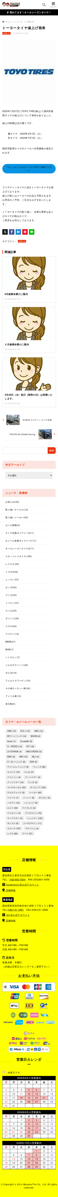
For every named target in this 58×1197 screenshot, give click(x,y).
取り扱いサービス (16, 509)
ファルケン (13, 812)
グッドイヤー (15, 782)
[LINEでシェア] (31, 232)
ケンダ (32, 782)
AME (11, 730)
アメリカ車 (13, 696)
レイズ (12, 833)
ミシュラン (34, 818)
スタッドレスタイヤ (18, 556)
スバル (11, 610)
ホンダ (11, 587)
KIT (30, 746)
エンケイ (13, 771)
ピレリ (12, 807)
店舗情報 (11, 890)
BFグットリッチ (16, 736)
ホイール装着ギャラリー (20, 540)
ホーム (8, 21)
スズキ (11, 626)
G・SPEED (14, 746)
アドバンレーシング (17, 766)
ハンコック (30, 802)
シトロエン (12, 657)
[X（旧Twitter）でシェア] (5, 232)
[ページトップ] (54, 1185)
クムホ (28, 771)
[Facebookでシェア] (11, 232)
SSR (33, 761)
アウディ (12, 633)
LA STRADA (14, 751)
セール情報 (12, 525)
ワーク (27, 833)
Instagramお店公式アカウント (22, 884)
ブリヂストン (33, 812)
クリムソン (13, 777)
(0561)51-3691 (16, 909)
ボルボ (11, 672)
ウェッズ (39, 766)
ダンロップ (37, 787)
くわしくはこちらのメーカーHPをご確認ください (29, 168)
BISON (35, 736)
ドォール (12, 797)
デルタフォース (15, 792)
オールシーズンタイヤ (19, 548)
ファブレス (28, 807)
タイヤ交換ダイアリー (19, 532)
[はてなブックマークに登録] (18, 232)
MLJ (35, 756)
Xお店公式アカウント (18, 915)
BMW (10, 641)
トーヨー (35, 792)
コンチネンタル (16, 787)
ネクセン (44, 797)
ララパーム (31, 828)
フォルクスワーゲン (17, 680)
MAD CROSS (33, 751)
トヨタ (11, 571)
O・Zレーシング (16, 761)
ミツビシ (12, 602)
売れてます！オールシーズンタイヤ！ (30, 12)
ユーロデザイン (32, 823)
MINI (9, 649)
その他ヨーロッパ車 (17, 688)
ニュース (19, 21)
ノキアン (13, 802)
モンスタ (12, 823)
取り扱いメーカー (16, 517)
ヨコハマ (14, 828)
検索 (51, 450)
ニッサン (12, 579)
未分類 (10, 703)
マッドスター (14, 818)
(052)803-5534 (17, 879)
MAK (11, 756)
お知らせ (30, 21)
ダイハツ (12, 618)
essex (11, 741)
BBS (38, 730)
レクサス (12, 563)
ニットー (28, 797)
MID (23, 756)
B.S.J (25, 730)
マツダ (11, 595)
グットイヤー (32, 777)
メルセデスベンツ (16, 664)
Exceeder (26, 741)
